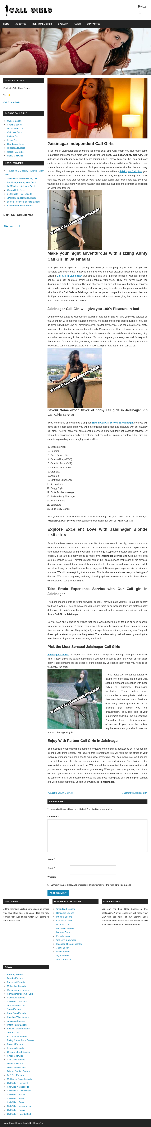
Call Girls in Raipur (16, 1094)
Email (51, 868)
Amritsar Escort (64, 959)
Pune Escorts (62, 924)
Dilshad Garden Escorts (18, 1071)
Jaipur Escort (62, 947)
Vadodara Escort (15, 132)
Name (51, 859)
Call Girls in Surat (15, 1102)
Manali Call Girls (15, 155)
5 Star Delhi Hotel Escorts (19, 194)
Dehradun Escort (15, 128)
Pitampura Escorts (16, 997)
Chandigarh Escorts (66, 909)
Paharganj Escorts (16, 982)
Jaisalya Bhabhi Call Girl (61, 792)
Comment (53, 816)
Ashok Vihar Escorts (17, 1036)
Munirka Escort (63, 932)
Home (6, 24)
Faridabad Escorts (65, 928)
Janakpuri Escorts (16, 1021)
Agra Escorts (62, 955)
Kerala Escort (13, 140)
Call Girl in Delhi (64, 920)
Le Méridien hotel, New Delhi (21, 186)
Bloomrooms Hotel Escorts (20, 205)
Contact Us (93, 24)
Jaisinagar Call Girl (58, 654)
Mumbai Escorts (64, 916)
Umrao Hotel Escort (16, 190)
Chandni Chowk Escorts (19, 1052)
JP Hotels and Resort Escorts (21, 198)
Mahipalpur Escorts (16, 986)
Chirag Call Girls (15, 1056)
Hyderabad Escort (16, 148)
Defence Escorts (15, 1063)
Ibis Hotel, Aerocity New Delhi (21, 182)
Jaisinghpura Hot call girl (134, 792)
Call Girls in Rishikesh (17, 1083)
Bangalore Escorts (65, 913)
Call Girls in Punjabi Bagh (19, 1114)
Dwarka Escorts (15, 978)
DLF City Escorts (15, 1075)
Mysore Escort (14, 121)
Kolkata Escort (14, 136)
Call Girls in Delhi (11, 102)
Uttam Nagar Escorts (17, 1025)
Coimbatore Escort (16, 144)
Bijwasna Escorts (15, 1048)
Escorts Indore (63, 936)
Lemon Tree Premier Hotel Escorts (24, 201)
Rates (77, 24)
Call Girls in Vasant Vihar (19, 1106)
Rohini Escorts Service (18, 990)
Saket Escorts (14, 1009)
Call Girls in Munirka (17, 1001)
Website (51, 877)
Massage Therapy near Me (69, 944)
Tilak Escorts (13, 1032)
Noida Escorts (63, 951)
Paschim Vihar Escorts (18, 1017)
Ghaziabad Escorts (16, 1005)
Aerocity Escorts (15, 974)
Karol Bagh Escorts (16, 1013)
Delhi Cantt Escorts (16, 1067)
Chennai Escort (14, 124)
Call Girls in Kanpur (16, 1098)
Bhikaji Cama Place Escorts (20, 1040)
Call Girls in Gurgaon (66, 940)
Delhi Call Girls (42, 24)
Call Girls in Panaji (16, 1110)
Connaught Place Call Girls (20, 994)
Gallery (63, 24)
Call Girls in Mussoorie (18, 1087)
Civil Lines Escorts (16, 1059)
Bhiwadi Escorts (15, 1044)
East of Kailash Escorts (18, 1028)
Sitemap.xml (11, 226)
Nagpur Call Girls (15, 152)
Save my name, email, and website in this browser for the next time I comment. (91, 885)
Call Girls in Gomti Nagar (19, 1090)
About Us (20, 24)
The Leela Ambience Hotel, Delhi (22, 178)
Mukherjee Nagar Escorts (19, 1079)
